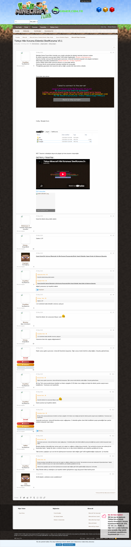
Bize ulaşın (82, 538)
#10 (113, 374)
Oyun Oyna (21, 513)
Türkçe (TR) (19, 538)
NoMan (25, 445)
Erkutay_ (25, 245)
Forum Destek (20, 535)
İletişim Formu (33, 535)
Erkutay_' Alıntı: (40, 298)
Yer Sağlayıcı (51, 534)
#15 (113, 474)
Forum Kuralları (57, 513)
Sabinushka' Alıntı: (41, 274)
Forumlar (34, 27)
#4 (113, 253)
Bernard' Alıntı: (40, 377)
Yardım (106, 538)
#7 (113, 312)
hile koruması (35, 44)
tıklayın (122, 534)
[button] (29, 27)
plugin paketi (44, 44)
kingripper (25, 263)
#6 (113, 294)
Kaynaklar (43, 27)
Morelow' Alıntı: (40, 395)
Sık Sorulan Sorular (58, 516)
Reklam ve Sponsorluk (59, 519)
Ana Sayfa (19, 27)
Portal (26, 27)
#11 (113, 392)
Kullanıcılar (26, 31)
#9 (113, 348)
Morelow (25, 322)
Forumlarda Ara (49, 31)
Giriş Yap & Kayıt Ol (85, 1)
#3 (113, 235)
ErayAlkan (18, 43)
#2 (113, 216)
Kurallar (17, 31)
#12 (113, 409)
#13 (113, 435)
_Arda (25, 484)
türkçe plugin (52, 44)
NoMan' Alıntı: (40, 459)
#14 (113, 456)
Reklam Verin (54, 27)
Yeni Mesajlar (37, 31)
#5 (113, 271)
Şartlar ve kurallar (90, 538)
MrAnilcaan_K (25, 226)
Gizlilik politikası (99, 538)
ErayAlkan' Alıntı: (41, 333)
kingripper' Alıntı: (41, 280)
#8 (113, 330)
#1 (113, 52)
